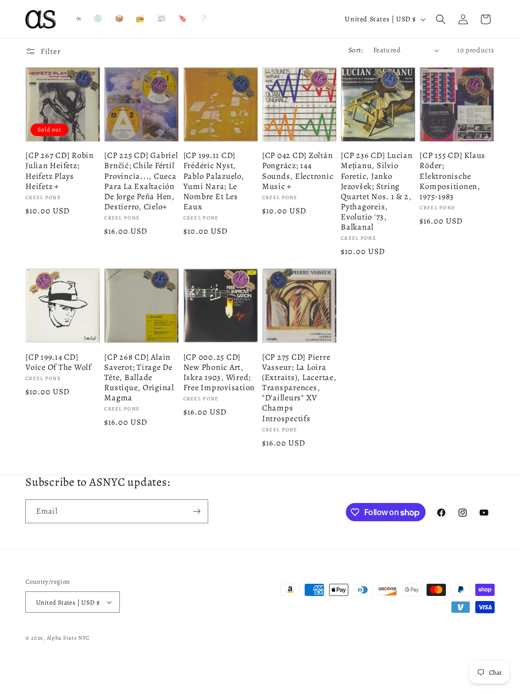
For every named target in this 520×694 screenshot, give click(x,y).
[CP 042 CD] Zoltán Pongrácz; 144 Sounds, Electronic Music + (298, 171)
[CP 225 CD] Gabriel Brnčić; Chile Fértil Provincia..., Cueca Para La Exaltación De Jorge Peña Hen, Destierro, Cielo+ (141, 181)
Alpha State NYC (68, 638)
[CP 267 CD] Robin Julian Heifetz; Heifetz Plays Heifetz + (59, 171)
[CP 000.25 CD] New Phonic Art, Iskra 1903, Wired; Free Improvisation (219, 372)
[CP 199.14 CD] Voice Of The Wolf (58, 362)
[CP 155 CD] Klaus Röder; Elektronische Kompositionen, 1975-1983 (452, 176)
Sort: (355, 50)
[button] (441, 19)
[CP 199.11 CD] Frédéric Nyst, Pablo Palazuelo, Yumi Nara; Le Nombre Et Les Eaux (213, 181)
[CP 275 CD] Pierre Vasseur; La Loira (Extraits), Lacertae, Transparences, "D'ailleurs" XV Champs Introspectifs (299, 388)
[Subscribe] (196, 511)
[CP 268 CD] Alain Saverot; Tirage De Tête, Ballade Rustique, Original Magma (139, 377)
